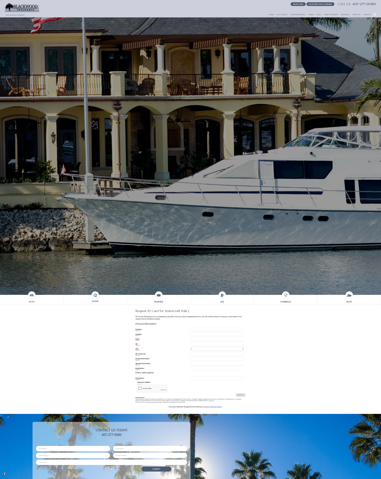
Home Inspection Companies (320, 4)
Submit (156, 468)
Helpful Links (298, 4)
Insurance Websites (176, 407)
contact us (211, 400)
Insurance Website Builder (212, 407)
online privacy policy (152, 402)
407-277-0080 (357, 4)
